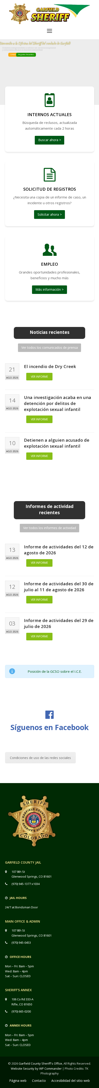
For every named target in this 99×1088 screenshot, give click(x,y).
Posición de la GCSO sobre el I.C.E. (55, 671)
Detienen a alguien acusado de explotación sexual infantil (56, 443)
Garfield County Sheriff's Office (40, 1063)
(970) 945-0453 (21, 942)
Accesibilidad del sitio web (70, 1080)
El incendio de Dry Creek (50, 366)
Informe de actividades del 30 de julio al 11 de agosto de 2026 (58, 586)
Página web (17, 1080)
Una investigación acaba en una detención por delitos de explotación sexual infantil (57, 403)
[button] (49, 30)
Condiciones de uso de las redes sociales (40, 758)
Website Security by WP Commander (36, 1068)
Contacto (13, 54)
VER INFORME (39, 377)
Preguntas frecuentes (26, 54)
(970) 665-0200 (21, 1011)
